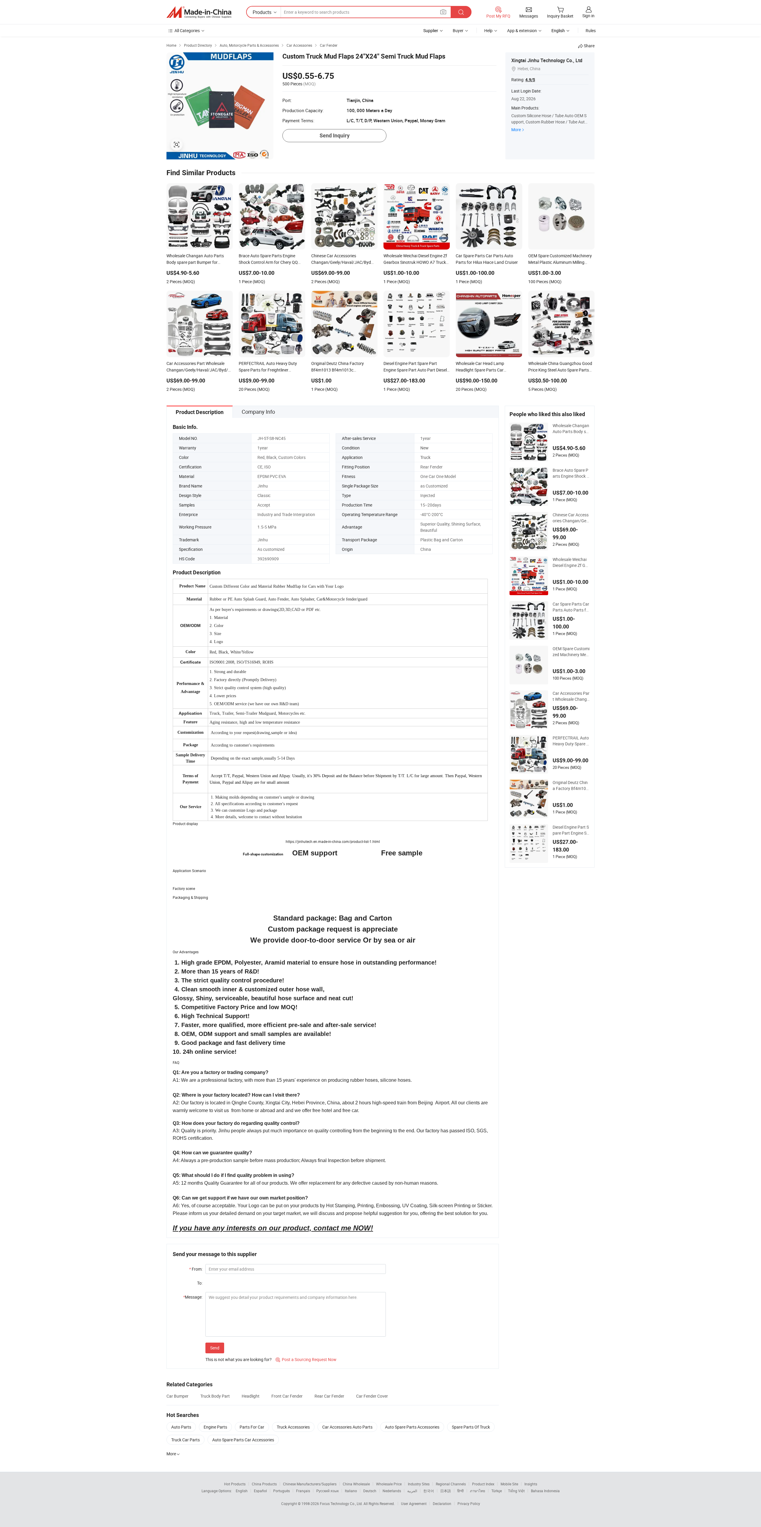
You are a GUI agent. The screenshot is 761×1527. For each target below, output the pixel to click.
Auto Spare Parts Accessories (412, 1427)
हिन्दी (460, 1490)
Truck (425, 457)
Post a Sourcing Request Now (306, 1359)
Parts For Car (252, 1427)
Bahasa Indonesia (545, 1490)
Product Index (483, 1483)
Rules (591, 30)
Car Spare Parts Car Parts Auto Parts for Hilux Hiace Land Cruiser (571, 607)
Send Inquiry (335, 135)
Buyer (458, 30)
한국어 (428, 1490)
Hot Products (235, 1483)
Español (260, 1490)
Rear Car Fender (329, 1396)
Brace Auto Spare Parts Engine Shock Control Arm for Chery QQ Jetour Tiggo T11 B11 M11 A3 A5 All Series (571, 473)
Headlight (251, 1396)
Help (488, 30)
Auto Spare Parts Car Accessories (243, 1440)
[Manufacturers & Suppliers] (198, 12)
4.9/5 (530, 79)
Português (281, 1490)
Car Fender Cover (372, 1396)
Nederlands (392, 1490)
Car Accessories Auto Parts (347, 1427)
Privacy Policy (468, 1503)
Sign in (588, 15)
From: (195, 1269)
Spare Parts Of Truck (471, 1427)
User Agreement (414, 1503)
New (424, 448)
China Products (264, 1483)
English (242, 1490)
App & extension (522, 30)
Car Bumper (177, 1396)
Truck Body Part (215, 1396)
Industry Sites (419, 1483)
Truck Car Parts (185, 1440)
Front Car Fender (287, 1396)
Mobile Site (509, 1483)
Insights (530, 1483)
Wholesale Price (389, 1483)
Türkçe (496, 1490)
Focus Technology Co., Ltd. (342, 1503)
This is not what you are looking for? (238, 1359)
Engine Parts (215, 1427)
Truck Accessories (293, 1427)
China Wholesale (356, 1483)
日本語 (445, 1490)
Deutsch (369, 1490)
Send (214, 1348)
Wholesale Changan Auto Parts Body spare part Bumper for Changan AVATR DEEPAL (571, 429)
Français (303, 1490)
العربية (412, 1490)
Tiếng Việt (516, 1490)
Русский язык (327, 1490)
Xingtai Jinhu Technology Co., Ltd (546, 60)
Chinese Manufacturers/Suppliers (310, 1483)
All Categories (187, 30)
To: (199, 1283)
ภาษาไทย (477, 1490)
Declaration (442, 1503)
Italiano (351, 1490)
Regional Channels (451, 1483)
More (516, 129)
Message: (192, 1297)
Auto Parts (181, 1427)
